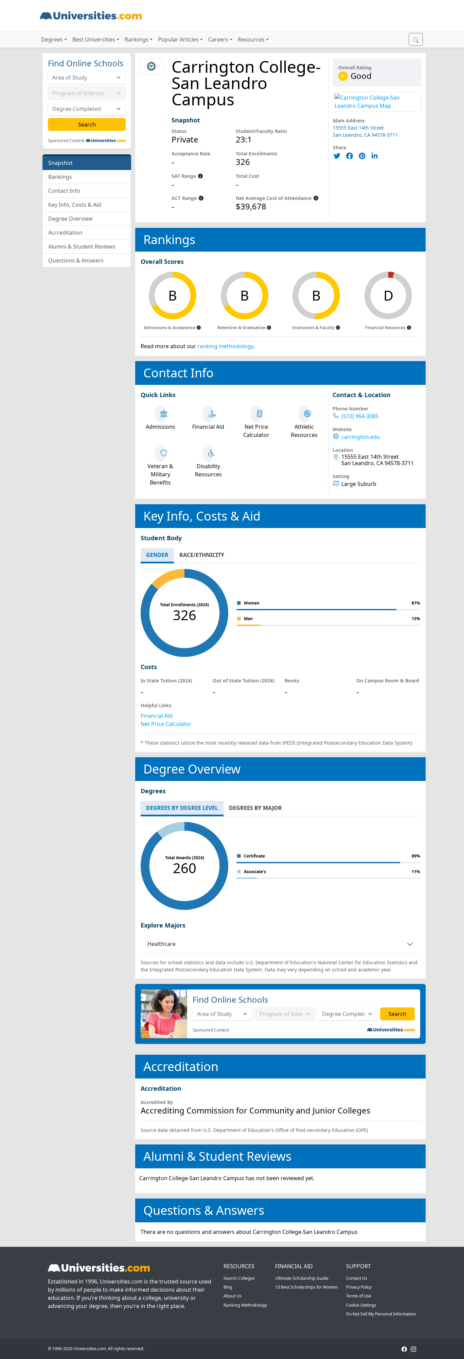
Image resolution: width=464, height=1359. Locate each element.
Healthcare (161, 944)
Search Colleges (239, 1278)
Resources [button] (251, 39)
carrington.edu (360, 437)
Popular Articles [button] (178, 39)
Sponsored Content (66, 140)
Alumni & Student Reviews (81, 246)
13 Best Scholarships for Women (306, 1287)
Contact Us (356, 1278)
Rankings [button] (136, 39)
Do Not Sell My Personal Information (381, 1314)
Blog (228, 1287)
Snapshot (60, 163)
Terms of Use (358, 1296)
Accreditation (65, 232)
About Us (233, 1296)
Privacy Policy (359, 1287)
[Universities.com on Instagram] (413, 1349)
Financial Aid (157, 715)
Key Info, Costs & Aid (74, 204)
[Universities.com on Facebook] (404, 1349)
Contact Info (64, 190)
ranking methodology (225, 346)
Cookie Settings (361, 1305)
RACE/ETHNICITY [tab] (201, 555)
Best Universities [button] (93, 39)
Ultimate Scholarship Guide (301, 1278)
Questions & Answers (76, 260)
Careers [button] (218, 39)
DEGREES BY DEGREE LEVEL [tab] (182, 808)
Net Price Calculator (166, 724)
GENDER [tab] (157, 555)
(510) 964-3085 (359, 416)
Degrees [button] (52, 39)
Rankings (60, 177)
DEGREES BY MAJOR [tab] (255, 808)
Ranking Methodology (245, 1305)
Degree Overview (70, 218)
